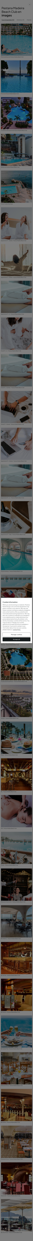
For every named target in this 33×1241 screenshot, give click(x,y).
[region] (16, 620)
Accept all (16, 639)
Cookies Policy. (17, 629)
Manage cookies (16, 634)
